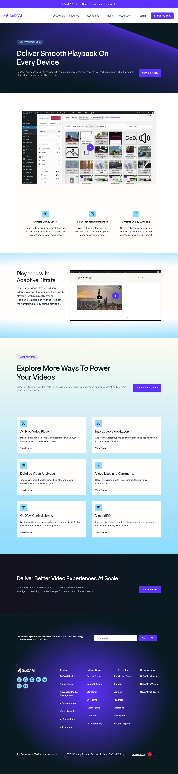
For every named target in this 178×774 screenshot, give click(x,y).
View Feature (26, 448)
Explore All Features (147, 387)
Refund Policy (116, 754)
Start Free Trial (162, 15)
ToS (69, 754)
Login (143, 15)
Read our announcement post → (100, 4)
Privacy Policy (81, 754)
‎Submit (145, 638)
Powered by (138, 754)
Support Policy (99, 754)
